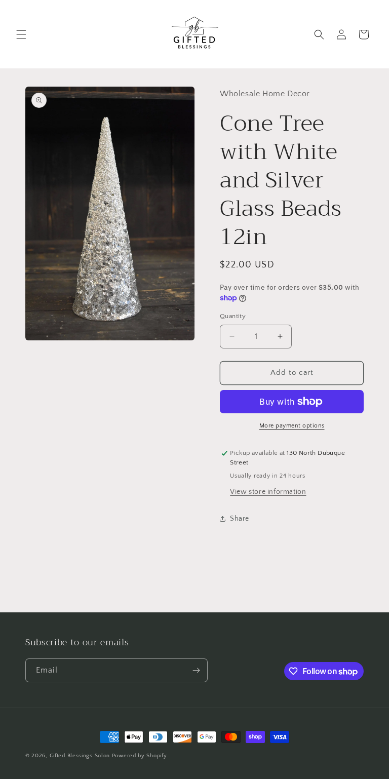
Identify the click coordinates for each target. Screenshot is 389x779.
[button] (21, 34)
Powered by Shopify (139, 756)
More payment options (292, 425)
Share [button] (239, 519)
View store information (268, 492)
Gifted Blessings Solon (80, 756)
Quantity (233, 316)
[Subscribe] (196, 670)
